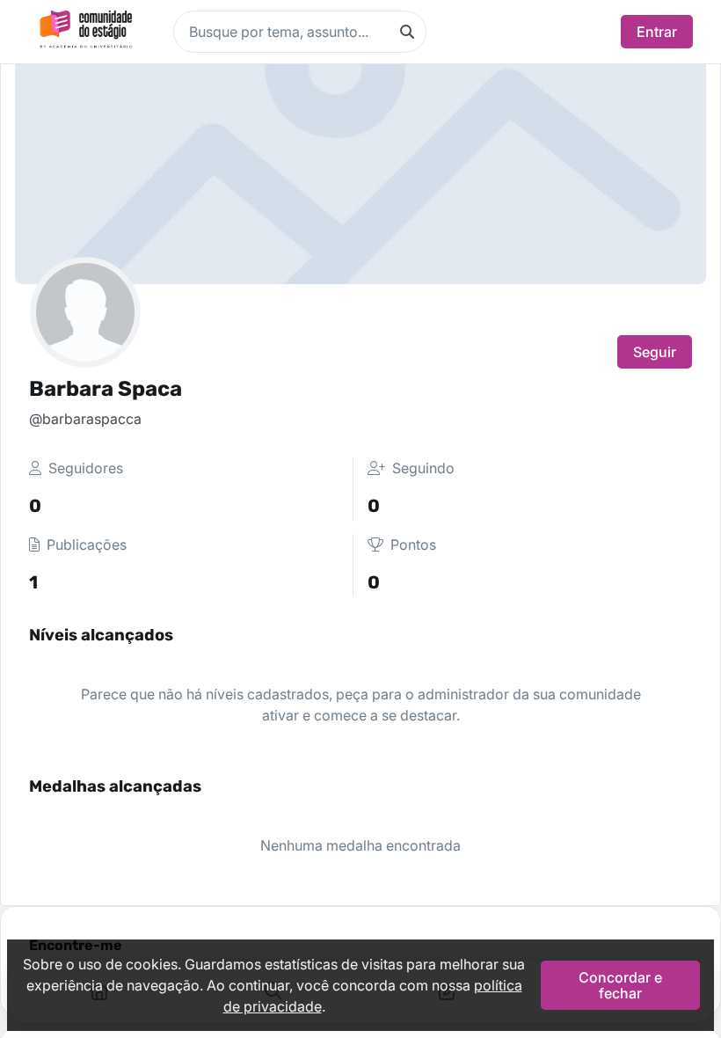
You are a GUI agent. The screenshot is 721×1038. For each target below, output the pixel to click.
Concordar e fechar (620, 985)
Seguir (654, 352)
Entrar (657, 31)
